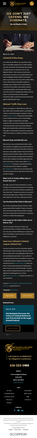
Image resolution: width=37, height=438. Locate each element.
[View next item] (10, 334)
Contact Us (28, 399)
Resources (9, 399)
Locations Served (9, 396)
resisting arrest (9, 169)
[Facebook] (15, 410)
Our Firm (9, 390)
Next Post (27, 296)
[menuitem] (11, 429)
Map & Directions (18, 382)
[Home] (18, 3)
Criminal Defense (9, 393)
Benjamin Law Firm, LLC (12, 275)
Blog (27, 396)
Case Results (28, 390)
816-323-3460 (19, 365)
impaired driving (12, 116)
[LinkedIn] (22, 410)
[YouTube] (18, 410)
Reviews (9, 403)
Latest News (14, 290)
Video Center (28, 393)
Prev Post (9, 296)
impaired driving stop (20, 263)
